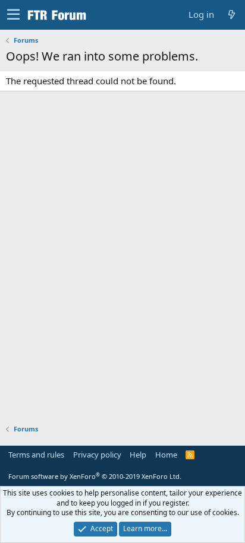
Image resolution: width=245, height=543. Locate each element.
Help (138, 454)
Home (166, 454)
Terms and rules (36, 454)
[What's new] (231, 15)
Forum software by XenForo (94, 476)
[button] (13, 15)
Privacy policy (97, 454)
